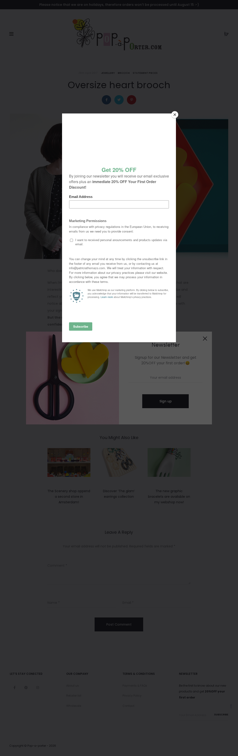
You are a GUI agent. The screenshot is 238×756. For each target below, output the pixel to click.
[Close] (174, 114)
